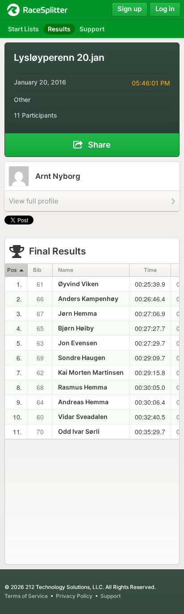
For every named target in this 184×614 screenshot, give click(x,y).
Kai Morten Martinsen (91, 372)
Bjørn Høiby (76, 328)
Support (110, 596)
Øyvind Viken (78, 284)
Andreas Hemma (83, 402)
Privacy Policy (74, 596)
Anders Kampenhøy (88, 298)
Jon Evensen (77, 343)
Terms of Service (26, 596)
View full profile (34, 201)
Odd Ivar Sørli (79, 431)
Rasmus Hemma (82, 387)
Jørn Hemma (77, 313)
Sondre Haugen (81, 357)
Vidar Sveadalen (83, 416)
